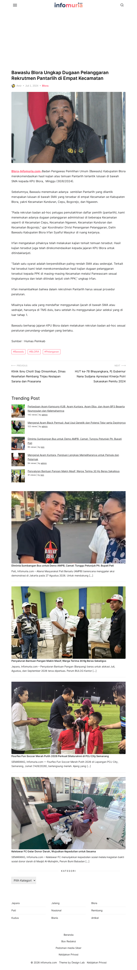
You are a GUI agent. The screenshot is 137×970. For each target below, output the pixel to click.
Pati (13, 910)
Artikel (95, 917)
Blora (45, 85)
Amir (19, 85)
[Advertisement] (68, 39)
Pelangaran (52, 351)
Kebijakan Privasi (68, 954)
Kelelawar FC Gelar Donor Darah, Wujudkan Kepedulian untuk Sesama (53, 851)
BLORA (35, 351)
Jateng (55, 903)
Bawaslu (19, 351)
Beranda (68, 934)
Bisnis (54, 917)
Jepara (15, 903)
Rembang (97, 910)
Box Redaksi (68, 941)
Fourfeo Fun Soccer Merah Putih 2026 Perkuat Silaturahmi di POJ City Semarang (60, 756)
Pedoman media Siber (68, 947)
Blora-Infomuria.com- (26, 171)
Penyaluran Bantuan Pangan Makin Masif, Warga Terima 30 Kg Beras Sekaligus (74, 471)
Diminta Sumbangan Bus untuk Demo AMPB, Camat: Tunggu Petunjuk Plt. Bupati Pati (62, 565)
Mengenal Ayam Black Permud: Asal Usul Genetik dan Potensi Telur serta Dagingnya (77, 422)
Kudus (15, 917)
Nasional (56, 910)
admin (45, 414)
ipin (42, 447)
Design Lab (78, 962)
